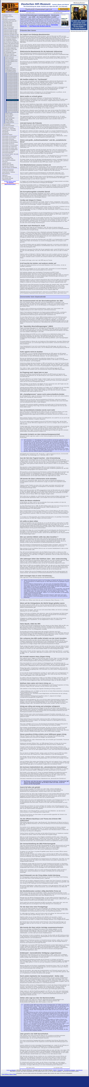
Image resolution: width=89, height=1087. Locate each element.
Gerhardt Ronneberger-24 (13, 107)
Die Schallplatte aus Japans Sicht (12, 45)
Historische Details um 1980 (10, 33)
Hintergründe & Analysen (8, 166)
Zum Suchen (64, 9)
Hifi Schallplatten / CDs (7, 158)
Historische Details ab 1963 (10, 31)
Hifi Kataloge (5, 131)
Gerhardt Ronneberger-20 (13, 101)
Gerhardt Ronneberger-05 (13, 79)
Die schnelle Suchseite (7, 178)
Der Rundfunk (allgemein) (10, 48)
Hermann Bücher (9, 115)
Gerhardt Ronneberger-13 (13, 91)
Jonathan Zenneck (9, 122)
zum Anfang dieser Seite (9, 1074)
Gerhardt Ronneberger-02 (13, 74)
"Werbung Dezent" (6, 179)
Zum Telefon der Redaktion (69, 1070)
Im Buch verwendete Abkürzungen (15, 112)
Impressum (4, 175)
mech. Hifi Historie (8, 24)
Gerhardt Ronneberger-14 (13, 92)
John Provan (8, 64)
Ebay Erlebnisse (6, 173)
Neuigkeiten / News (6, 15)
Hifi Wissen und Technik (8, 127)
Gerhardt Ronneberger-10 (13, 86)
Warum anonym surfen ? (10, 184)
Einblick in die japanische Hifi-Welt (12, 43)
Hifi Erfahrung (5, 133)
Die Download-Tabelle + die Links (10, 154)
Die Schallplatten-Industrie (10, 52)
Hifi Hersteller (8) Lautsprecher (9, 146)
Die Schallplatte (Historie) (10, 39)
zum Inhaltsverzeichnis (7, 16)
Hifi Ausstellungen (6, 155)
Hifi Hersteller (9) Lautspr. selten (9, 148)
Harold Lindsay (8, 113)
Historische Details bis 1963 (10, 30)
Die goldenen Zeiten (8, 51)
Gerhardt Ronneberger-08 (13, 83)
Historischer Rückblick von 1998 (11, 36)
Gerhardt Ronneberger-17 (13, 97)
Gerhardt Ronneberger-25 (13, 109)
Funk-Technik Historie (9, 27)
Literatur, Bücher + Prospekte (9, 130)
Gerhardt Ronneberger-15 (13, 94)
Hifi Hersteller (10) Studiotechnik (10, 149)
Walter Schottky (9, 119)
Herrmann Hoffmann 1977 (11, 60)
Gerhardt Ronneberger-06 (13, 80)
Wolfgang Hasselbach (10, 68)
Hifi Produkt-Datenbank (7, 152)
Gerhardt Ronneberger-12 (13, 89)
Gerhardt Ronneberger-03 (13, 76)
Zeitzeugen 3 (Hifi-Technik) (10, 55)
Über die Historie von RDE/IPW (9, 167)
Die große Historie (8, 22)
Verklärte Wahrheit (6, 163)
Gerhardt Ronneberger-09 (13, 85)
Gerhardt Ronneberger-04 (13, 77)
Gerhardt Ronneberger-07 (13, 82)
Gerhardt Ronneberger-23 (13, 106)
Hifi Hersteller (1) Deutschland (9, 136)
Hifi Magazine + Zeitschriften (9, 128)
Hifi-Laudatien (7, 124)
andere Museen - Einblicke (8, 172)
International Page (6, 176)
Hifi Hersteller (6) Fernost (8, 143)
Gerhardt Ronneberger (10, 71)
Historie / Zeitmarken (8, 28)
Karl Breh (7, 66)
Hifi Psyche (5, 161)
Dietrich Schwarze (9, 57)
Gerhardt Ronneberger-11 (13, 88)
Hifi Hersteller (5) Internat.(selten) (10, 142)
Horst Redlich (8, 63)
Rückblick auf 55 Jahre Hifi (10, 21)
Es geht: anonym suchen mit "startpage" (10, 182)
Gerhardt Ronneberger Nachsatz (14, 110)
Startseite (29, 11)
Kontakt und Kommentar (8, 169)
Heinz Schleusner (9, 58)
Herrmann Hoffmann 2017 (11, 61)
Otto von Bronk (8, 116)
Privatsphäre (60, 1070)
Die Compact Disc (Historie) (10, 40)
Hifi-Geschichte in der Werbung (11, 46)
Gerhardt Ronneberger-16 (13, 95)
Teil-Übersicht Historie (9, 125)
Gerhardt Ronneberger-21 (13, 103)
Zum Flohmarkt (79, 1070)
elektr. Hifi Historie (8, 25)
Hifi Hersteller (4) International (9, 140)
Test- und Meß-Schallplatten (8, 160)
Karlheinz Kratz (8, 67)
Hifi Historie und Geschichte (8, 19)
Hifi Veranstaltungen (7, 157)
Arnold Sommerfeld (9, 118)
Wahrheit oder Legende (7, 164)
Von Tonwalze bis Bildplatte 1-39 (11, 37)
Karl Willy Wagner (9, 121)
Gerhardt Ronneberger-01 (13, 73)
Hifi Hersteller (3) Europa (8, 139)
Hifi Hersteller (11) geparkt (8, 151)
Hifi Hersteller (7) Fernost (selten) (10, 145)
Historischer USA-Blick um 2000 (11, 34)
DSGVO (55, 1070)
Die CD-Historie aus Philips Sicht (11, 42)
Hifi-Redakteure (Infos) (10, 70)
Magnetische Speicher (9, 54)
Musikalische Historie (7, 134)
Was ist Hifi (4, 18)
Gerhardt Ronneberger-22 (13, 104)
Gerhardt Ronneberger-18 (13, 98)
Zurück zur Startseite (11, 1070)
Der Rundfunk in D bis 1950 (10, 49)
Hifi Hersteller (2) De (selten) (9, 137)
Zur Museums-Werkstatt (7, 170)
